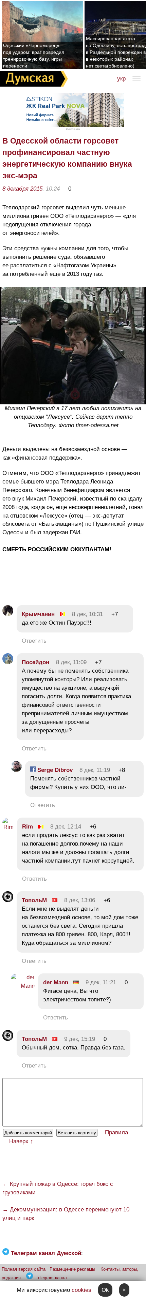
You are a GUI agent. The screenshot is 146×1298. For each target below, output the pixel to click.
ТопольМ (34, 900)
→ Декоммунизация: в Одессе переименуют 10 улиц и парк (65, 1213)
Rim (27, 826)
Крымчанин (38, 614)
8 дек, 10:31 (87, 614)
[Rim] (8, 827)
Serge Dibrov (54, 770)
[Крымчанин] (7, 614)
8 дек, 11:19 (94, 770)
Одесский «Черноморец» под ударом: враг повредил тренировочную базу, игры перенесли (33, 56)
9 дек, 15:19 (79, 1039)
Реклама (73, 129)
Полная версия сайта (23, 1269)
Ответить (34, 641)
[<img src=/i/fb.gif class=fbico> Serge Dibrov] (16, 770)
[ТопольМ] (7, 900)
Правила (116, 1132)
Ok (105, 1290)
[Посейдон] (7, 662)
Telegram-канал (51, 1277)
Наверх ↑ (21, 1141)
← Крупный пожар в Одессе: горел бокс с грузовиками (57, 1188)
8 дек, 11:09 (71, 662)
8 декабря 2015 (22, 188)
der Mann (55, 982)
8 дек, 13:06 (79, 900)
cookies (81, 1290)
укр (121, 78)
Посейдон (35, 662)
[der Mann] (23, 986)
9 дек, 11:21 (101, 982)
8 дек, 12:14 (65, 826)
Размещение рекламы (72, 1269)
